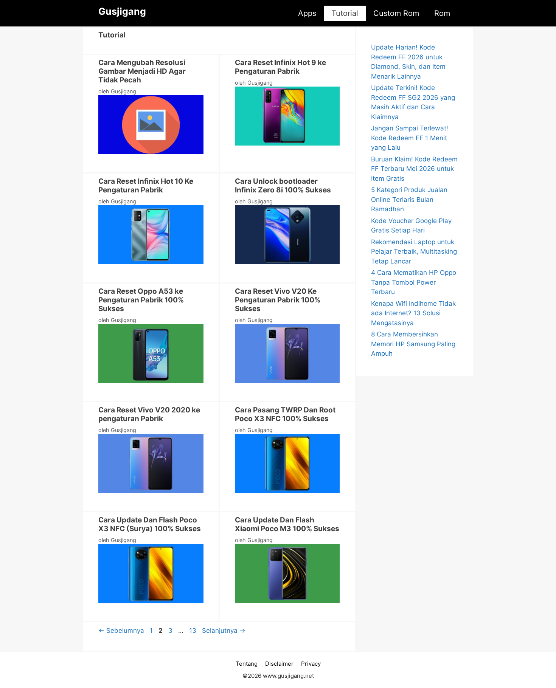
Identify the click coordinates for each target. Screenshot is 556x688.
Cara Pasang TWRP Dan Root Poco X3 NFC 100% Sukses (285, 414)
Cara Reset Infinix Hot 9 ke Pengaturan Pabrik (280, 67)
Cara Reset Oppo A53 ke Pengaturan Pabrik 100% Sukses (141, 300)
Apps (307, 13)
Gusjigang (122, 11)
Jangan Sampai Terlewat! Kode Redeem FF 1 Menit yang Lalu (409, 137)
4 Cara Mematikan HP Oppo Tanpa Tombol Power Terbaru (413, 282)
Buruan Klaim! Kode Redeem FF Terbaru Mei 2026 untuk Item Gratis (414, 168)
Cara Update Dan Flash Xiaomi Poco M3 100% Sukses (287, 524)
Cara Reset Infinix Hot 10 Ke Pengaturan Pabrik (145, 185)
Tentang (247, 663)
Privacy (311, 663)
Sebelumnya (121, 630)
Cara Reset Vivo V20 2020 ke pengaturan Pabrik (149, 414)
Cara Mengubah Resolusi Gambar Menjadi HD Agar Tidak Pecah (142, 71)
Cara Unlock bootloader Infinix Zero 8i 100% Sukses (283, 185)
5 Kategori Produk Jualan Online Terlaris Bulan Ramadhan (409, 199)
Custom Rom (396, 13)
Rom (442, 13)
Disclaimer (279, 663)
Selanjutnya (223, 630)
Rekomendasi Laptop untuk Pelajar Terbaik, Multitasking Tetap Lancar (414, 251)
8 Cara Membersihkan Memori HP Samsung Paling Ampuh (413, 343)
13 (193, 630)
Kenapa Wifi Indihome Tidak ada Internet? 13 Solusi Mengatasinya (413, 313)
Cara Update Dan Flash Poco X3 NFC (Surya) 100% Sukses (149, 524)
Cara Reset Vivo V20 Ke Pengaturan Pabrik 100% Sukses (277, 300)
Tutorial (344, 13)
